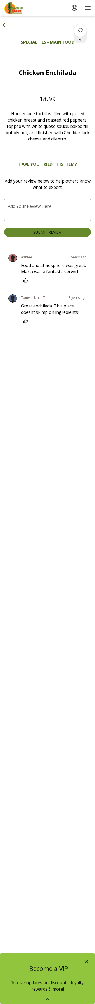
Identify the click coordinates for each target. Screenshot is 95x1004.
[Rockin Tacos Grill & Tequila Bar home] (28, 7)
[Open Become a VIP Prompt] (47, 999)
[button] (6, 25)
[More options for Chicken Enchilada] (80, 30)
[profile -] (74, 7)
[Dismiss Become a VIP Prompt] (86, 961)
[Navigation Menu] (87, 7)
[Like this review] (27, 280)
